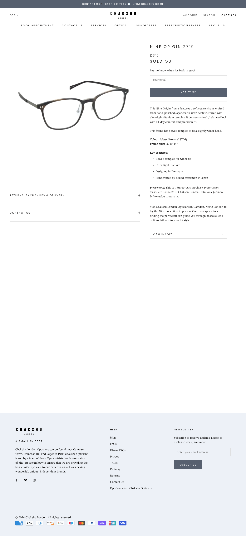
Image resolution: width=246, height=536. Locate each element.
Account (190, 15)
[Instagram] (34, 480)
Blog (113, 437)
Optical (121, 25)
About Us (217, 25)
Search (209, 15)
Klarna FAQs (117, 450)
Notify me (188, 92)
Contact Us (72, 25)
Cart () (228, 15)
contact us (172, 196)
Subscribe (188, 464)
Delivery (115, 469)
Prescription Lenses (183, 25)
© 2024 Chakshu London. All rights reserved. (43, 517)
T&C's (113, 463)
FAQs (113, 444)
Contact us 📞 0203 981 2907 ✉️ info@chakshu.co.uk (123, 4)
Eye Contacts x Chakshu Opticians (131, 488)
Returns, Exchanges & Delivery (37, 195)
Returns (115, 475)
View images (163, 234)
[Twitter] (25, 480)
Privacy (114, 456)
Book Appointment (37, 25)
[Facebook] (16, 480)
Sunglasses (146, 25)
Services (98, 25)
